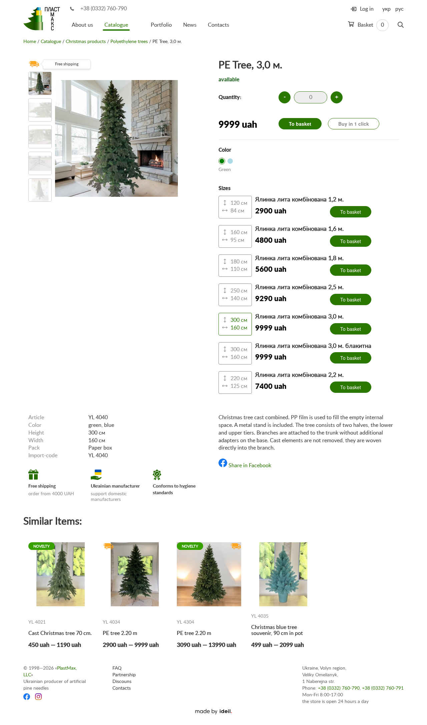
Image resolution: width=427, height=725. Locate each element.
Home (29, 41)
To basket (300, 123)
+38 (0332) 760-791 (383, 688)
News (189, 25)
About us (82, 25)
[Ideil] (213, 711)
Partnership (124, 675)
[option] (40, 83)
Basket (370, 25)
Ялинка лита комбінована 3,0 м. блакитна (313, 346)
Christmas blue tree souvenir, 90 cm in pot (277, 630)
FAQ (116, 668)
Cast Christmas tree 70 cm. (60, 633)
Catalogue (116, 25)
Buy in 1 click (353, 123)
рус (399, 9)
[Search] (400, 25)
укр (386, 9)
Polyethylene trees (129, 41)
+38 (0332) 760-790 (103, 8)
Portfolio (161, 25)
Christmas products (86, 41)
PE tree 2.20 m (120, 633)
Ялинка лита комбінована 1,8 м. (299, 258)
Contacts (218, 25)
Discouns (121, 681)
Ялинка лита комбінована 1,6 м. (299, 229)
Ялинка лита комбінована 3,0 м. (299, 317)
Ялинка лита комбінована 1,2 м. (299, 200)
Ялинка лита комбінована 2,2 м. (299, 375)
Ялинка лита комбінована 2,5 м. (299, 287)
